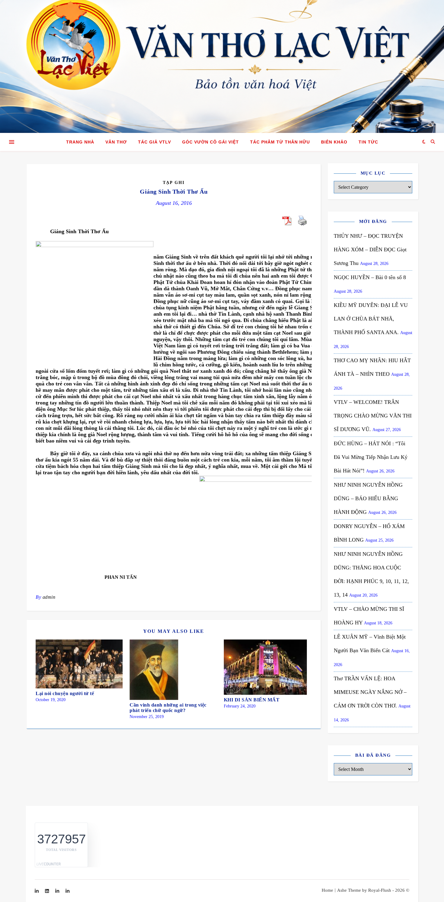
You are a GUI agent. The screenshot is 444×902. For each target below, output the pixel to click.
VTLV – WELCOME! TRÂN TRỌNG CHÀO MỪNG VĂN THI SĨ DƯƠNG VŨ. (373, 415)
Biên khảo (334, 142)
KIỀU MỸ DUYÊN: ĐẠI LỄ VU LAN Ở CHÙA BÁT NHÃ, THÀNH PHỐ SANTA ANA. (371, 318)
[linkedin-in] (37, 891)
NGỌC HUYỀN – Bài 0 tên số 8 (370, 277)
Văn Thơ (116, 142)
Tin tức (368, 142)
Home (327, 890)
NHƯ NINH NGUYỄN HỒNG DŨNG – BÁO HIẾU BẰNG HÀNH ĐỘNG (368, 498)
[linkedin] (47, 891)
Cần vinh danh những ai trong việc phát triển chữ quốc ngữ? (168, 707)
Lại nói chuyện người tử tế (65, 693)
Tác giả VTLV (154, 142)
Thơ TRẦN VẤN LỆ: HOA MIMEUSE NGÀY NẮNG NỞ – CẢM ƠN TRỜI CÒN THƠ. (370, 692)
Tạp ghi (174, 182)
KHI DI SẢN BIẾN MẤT (252, 699)
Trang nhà (80, 142)
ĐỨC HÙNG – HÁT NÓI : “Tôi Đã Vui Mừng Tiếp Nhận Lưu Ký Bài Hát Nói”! (370, 457)
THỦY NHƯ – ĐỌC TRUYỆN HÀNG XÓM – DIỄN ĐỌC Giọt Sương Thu (370, 249)
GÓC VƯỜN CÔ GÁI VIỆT (210, 142)
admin (49, 597)
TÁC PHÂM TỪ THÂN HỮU (280, 142)
